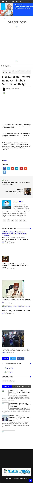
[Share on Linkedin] (16, 168)
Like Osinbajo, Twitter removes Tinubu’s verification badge (16, 80)
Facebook (20, 358)
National (5, 381)
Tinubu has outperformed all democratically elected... (24, 7)
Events (4, 242)
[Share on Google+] (12, 168)
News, (17, 88)
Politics (12, 381)
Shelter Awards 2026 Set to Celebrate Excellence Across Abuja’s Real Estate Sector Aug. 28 (15, 265)
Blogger (6, 358)
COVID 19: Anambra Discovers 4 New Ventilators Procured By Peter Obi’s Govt (19, 392)
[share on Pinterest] (21, 168)
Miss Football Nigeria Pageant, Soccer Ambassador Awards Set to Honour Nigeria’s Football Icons (15, 239)
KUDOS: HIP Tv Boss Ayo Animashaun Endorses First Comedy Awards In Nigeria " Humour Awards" (19, 418)
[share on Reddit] (4, 172)
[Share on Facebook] (4, 168)
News (8, 71)
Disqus (13, 358)
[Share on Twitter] (8, 168)
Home (4, 71)
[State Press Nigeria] (16, 22)
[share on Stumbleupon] (25, 168)
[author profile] (4, 90)
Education (5, 303)
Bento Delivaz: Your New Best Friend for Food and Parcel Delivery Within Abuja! (20, 404)
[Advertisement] (16, 44)
